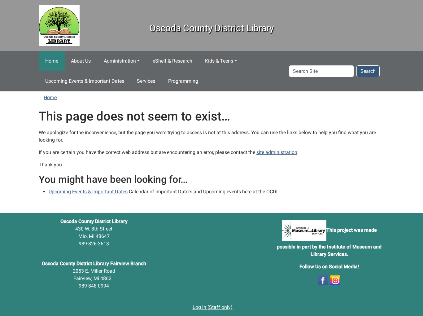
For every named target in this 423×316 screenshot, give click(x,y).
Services (146, 81)
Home (51, 61)
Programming (183, 81)
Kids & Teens (219, 61)
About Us (81, 61)
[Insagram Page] (335, 280)
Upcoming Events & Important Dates (84, 81)
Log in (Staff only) (213, 307)
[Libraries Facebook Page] (323, 280)
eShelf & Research (172, 61)
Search (368, 71)
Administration (120, 61)
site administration (276, 152)
